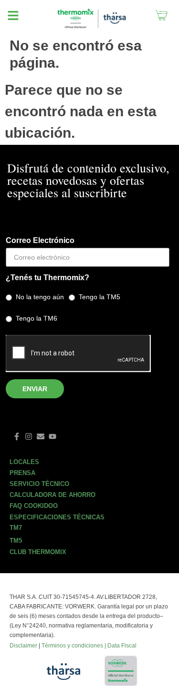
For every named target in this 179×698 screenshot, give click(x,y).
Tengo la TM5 (99, 297)
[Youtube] (52, 436)
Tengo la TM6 (36, 318)
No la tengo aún (40, 297)
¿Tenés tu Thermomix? (47, 278)
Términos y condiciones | (74, 645)
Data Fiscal (122, 645)
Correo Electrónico (40, 240)
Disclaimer (23, 645)
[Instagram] (28, 436)
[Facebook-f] (16, 436)
